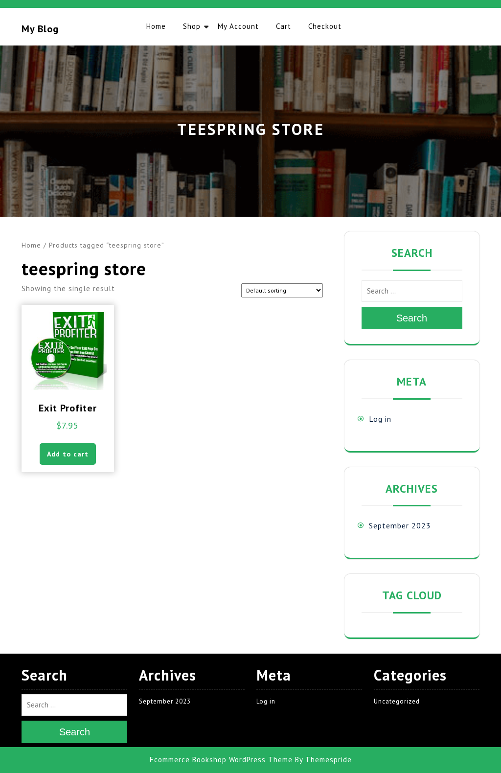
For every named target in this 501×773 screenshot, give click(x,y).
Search (411, 318)
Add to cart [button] (68, 454)
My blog (40, 29)
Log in (380, 419)
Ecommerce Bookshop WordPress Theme (221, 759)
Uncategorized (397, 701)
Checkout (325, 26)
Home (156, 26)
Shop (192, 26)
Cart (283, 26)
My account (238, 26)
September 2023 (400, 525)
